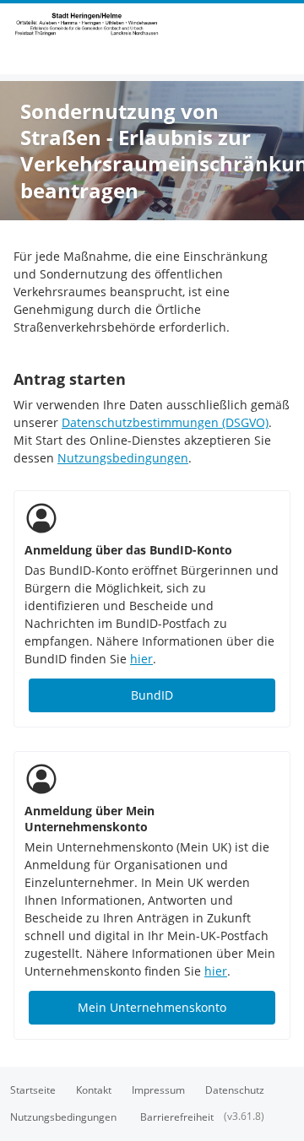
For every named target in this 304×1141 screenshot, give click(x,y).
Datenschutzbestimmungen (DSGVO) (165, 422)
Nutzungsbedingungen (122, 458)
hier (141, 659)
